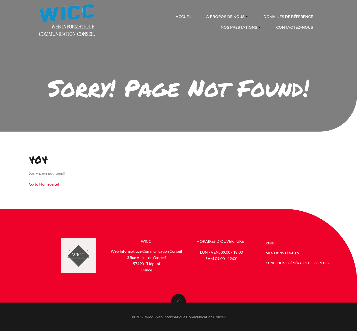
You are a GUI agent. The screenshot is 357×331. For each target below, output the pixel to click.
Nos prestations (239, 27)
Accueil (184, 16)
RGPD (270, 243)
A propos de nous (225, 16)
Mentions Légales (282, 253)
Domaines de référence (288, 16)
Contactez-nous (294, 27)
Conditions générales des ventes (297, 263)
